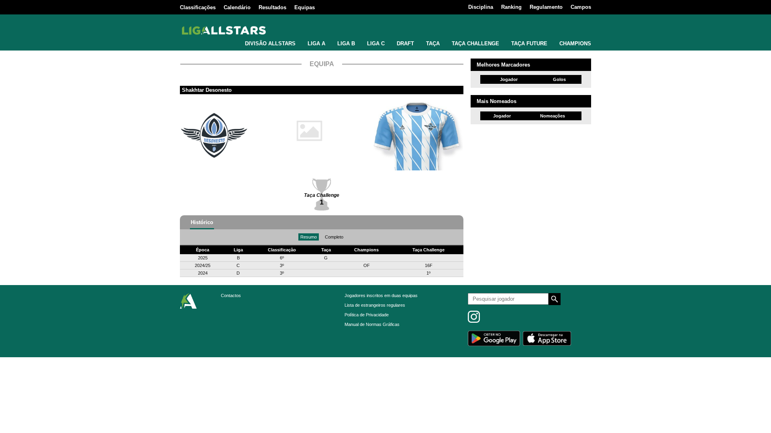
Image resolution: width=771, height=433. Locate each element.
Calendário (237, 7)
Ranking (511, 7)
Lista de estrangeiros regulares (375, 305)
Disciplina (480, 7)
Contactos (231, 295)
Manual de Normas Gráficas (372, 324)
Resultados (272, 7)
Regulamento (546, 7)
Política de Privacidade (367, 314)
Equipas (304, 7)
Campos (581, 7)
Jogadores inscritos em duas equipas (381, 295)
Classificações (198, 7)
